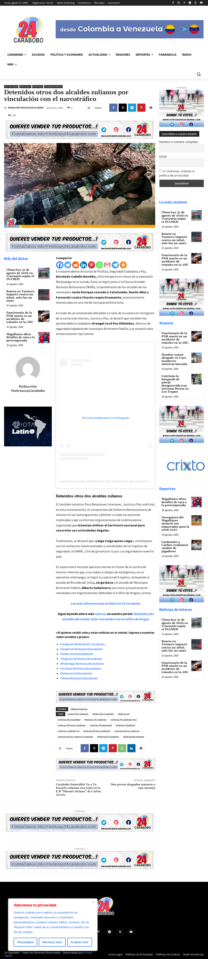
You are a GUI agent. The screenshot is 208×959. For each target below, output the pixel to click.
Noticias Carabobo (125, 725)
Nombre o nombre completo (178, 142)
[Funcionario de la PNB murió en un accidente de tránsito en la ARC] (43, 316)
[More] (151, 108)
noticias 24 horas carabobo (71, 725)
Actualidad (11, 86)
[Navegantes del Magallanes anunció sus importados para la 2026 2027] (196, 520)
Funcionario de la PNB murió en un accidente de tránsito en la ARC (19, 317)
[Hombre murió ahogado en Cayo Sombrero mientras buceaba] (196, 358)
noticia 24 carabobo (78, 713)
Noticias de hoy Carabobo (96, 731)
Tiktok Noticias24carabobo (79, 678)
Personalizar (25, 942)
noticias (100, 614)
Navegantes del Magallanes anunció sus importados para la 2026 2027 (175, 524)
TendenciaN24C (53, 86)
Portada (37, 86)
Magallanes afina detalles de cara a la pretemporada (20, 337)
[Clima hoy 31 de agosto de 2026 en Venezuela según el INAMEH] (43, 273)
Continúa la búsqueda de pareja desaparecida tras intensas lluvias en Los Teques (175, 384)
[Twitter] (67, 264)
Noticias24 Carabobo (108, 736)
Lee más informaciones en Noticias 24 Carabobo (105, 603)
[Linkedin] (83, 264)
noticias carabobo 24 (68, 731)
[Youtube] (201, 3)
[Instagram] (178, 3)
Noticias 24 (123, 713)
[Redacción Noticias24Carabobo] (28, 369)
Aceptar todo (79, 942)
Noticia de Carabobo (103, 713)
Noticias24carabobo (133, 736)
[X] (195, 3)
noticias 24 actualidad (68, 719)
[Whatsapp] (99, 264)
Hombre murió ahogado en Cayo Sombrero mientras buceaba (174, 359)
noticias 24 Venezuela (101, 725)
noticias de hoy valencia (126, 731)
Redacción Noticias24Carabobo (25, 107)
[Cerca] (93, 901)
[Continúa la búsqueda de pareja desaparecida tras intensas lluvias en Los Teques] (196, 379)
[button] (199, 74)
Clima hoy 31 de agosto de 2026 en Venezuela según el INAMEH (20, 274)
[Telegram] (190, 3)
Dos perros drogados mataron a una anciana (133, 786)
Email (163, 156)
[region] (53, 924)
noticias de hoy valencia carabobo (75, 736)
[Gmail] (107, 264)
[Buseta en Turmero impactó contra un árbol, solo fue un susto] (43, 294)
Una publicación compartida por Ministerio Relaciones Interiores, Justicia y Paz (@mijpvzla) (133, 481)
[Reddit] (75, 264)
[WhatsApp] (122, 748)
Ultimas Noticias (78, 709)
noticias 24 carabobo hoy (123, 719)
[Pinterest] (184, 3)
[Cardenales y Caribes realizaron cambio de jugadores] (196, 545)
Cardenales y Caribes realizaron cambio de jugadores (174, 546)
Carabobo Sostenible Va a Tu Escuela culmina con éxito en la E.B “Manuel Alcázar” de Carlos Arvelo (78, 790)
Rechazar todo (52, 942)
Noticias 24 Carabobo (95, 719)
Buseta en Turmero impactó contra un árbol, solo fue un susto (20, 296)
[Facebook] (173, 3)
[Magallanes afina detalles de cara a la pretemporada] (43, 337)
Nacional (25, 86)
